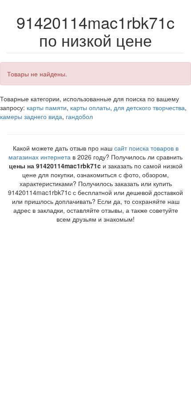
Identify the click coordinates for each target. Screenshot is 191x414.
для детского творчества (149, 107)
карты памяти (47, 107)
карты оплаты (90, 107)
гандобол (79, 116)
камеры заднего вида (31, 116)
